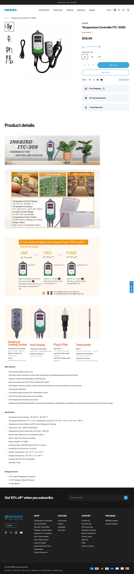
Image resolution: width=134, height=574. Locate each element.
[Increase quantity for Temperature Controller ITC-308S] (93, 65)
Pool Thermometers (41, 536)
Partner (60, 524)
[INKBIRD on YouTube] (21, 532)
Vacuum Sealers (40, 543)
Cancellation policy (57, 570)
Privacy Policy (87, 536)
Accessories (38, 549)
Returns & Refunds (88, 533)
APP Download (87, 527)
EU (92, 56)
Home (7, 18)
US (85, 56)
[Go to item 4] (9, 59)
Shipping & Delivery (89, 530)
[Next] (70, 55)
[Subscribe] (126, 498)
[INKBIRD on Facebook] (6, 532)
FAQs (83, 543)
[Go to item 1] (9, 37)
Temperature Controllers (43, 521)
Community (62, 521)
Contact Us (86, 521)
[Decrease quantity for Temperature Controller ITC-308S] (84, 65)
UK (100, 56)
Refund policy (8, 570)
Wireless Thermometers (43, 530)
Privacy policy (16, 570)
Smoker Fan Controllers (43, 533)
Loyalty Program (111, 524)
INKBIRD (85, 23)
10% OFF (131, 288)
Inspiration (62, 527)
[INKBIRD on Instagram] (16, 532)
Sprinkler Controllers (41, 527)
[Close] (131, 282)
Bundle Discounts (40, 552)
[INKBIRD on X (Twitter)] (11, 532)
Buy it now (105, 72)
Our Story (61, 530)
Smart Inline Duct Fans (42, 546)
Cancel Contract (88, 546)
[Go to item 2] (9, 48)
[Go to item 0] (9, 26)
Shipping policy (35, 570)
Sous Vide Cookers (41, 540)
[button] (110, 10)
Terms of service (25, 570)
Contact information (46, 570)
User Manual (86, 524)
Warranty (85, 540)
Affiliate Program (111, 521)
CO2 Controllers (40, 524)
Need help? (125, 80)
